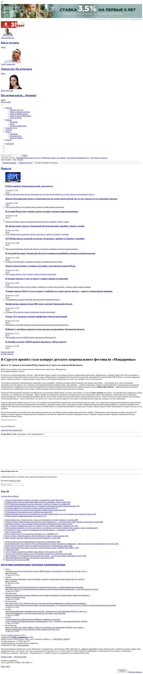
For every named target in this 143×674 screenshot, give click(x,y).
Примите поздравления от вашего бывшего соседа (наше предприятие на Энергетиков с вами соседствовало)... (47, 595)
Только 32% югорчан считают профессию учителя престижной (36, 316)
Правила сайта (6, 657)
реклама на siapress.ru (136, 19)
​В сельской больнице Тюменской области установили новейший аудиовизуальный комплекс (50, 253)
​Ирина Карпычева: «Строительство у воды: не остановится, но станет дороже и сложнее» (41, 520)
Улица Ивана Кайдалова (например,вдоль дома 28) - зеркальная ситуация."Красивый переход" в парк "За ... (46, 611)
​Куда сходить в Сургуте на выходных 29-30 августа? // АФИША (31, 534)
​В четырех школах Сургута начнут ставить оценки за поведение (36, 278)
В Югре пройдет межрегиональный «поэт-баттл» (29, 186)
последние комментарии (16, 564)
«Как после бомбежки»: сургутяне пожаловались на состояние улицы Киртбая (35, 613)
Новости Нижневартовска (20, 112)
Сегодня (4, 496)
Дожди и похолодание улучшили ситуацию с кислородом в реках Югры (40, 266)
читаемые (37, 564)
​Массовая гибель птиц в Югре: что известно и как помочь (29, 558)
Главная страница (9, 163)
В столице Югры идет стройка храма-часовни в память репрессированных (41, 211)
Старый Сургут (11, 128)
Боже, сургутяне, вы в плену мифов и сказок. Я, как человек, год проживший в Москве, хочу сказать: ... (45, 627)
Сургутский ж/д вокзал (98, 158)
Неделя (10, 496)
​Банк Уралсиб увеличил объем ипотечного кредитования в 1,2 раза (33, 538)
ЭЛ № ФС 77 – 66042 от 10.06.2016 (83, 649)
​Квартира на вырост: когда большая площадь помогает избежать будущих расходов (39, 524)
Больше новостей (7, 352)
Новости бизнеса (16, 138)
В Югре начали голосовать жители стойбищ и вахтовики (28, 512)
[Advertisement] (68, 452)
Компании (14, 134)
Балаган (8, 140)
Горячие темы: (8, 158)
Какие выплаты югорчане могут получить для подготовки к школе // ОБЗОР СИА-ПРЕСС (42, 548)
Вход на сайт (6, 102)
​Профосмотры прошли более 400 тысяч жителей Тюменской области (38, 304)
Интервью (14, 122)
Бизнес (8, 132)
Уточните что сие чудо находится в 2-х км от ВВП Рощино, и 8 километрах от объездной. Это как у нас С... (46, 571)
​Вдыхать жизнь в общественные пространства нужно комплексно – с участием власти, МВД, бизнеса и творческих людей (54, 522)
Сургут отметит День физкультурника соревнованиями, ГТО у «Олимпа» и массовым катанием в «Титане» (46, 621)
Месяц (16, 496)
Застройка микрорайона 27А (78, 158)
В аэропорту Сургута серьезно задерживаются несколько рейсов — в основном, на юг (40, 530)
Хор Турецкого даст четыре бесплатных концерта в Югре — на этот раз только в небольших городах (45, 556)
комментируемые (54, 564)
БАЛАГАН (9, 144)
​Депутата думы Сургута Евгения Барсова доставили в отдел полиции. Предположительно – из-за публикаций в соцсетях (51, 589)
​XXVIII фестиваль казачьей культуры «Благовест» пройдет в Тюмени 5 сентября (44, 238)
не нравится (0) (16, 430)
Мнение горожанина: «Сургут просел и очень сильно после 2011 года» (32, 629)
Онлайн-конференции (18, 126)
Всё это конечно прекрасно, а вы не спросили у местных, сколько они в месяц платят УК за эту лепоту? (45, 579)
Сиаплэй (8, 130)
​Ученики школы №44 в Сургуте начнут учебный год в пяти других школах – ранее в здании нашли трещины (59, 291)
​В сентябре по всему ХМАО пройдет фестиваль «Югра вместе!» (36, 342)
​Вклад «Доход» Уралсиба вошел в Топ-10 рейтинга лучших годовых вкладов (36, 536)
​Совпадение (12, 550)
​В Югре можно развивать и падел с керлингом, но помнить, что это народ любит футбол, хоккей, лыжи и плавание (51, 528)
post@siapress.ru (23, 645)
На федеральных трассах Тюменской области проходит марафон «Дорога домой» (45, 226)
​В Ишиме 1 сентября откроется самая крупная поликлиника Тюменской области (44, 329)
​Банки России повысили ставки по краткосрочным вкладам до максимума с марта (38, 546)
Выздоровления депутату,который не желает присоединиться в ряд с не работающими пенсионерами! (44, 587)
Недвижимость (15, 136)
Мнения (8, 120)
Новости (8, 108)
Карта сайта (5, 666)
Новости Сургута (16, 110)
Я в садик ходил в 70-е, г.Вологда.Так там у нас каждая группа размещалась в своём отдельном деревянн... (46, 603)
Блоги (12, 124)
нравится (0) (5, 430)
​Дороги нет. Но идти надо (17, 560)
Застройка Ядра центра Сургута (28, 158)
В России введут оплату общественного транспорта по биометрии (32, 542)
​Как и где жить (13, 532)
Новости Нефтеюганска (19, 114)
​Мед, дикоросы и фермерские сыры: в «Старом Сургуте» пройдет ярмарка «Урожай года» (41, 526)
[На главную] (14, 27)
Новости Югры (16, 118)
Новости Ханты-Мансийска (20, 116)
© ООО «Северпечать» (19, 637)
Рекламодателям (20, 657)
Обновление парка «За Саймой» (53, 158)
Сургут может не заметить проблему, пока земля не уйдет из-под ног (33, 552)
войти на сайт (15, 481)
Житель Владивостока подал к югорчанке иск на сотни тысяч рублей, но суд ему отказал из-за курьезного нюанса (61, 199)
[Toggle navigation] (2, 104)
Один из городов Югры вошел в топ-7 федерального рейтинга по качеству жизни (38, 554)
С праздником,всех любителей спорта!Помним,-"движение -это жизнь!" (33, 619)
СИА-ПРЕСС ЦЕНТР (61, 639)
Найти (25, 156)
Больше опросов (7, 354)
